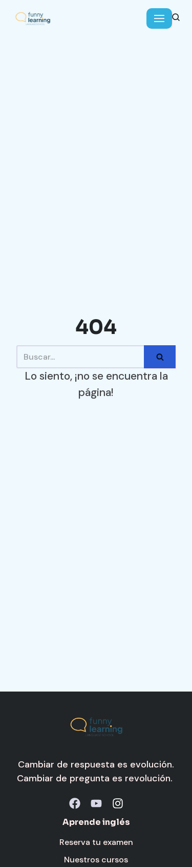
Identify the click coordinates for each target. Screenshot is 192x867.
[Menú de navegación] (159, 18)
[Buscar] (160, 356)
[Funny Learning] (32, 18)
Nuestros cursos (96, 859)
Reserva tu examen (96, 842)
